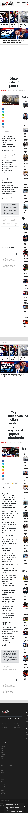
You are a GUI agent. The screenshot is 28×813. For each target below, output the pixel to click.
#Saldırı (10, 669)
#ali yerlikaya (13, 220)
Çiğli (4, 513)
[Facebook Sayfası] (1, 718)
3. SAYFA (3, 750)
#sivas (4, 223)
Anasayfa (3, 9)
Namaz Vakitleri (2, 773)
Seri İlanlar (3, 787)
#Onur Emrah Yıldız (7, 667)
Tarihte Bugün (2, 782)
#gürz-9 (15, 219)
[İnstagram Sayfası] (6, 718)
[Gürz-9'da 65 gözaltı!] (10, 100)
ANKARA (4, 150)
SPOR (2, 758)
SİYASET (2, 752)
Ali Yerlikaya (9, 152)
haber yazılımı (3, 806)
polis (8, 570)
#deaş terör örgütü (7, 219)
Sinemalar (3, 785)
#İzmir (8, 666)
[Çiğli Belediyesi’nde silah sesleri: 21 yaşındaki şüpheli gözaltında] (10, 452)
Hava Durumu (3, 766)
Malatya (13, 160)
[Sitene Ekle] (19, 718)
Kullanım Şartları (17, 724)
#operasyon (5, 220)
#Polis (14, 669)
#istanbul (9, 223)
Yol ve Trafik (2, 769)
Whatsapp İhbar (17, 725)
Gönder (16, 254)
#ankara (15, 223)
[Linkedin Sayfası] (11, 718)
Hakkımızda (3, 724)
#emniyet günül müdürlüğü (9, 225)
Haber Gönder (16, 727)
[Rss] (14, 718)
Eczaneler (3, 776)
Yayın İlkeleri (4, 725)
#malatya (13, 222)
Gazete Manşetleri (3, 792)
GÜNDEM (17, 2)
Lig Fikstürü (2, 778)
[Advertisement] (14, 61)
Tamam (20, 811)
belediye (13, 528)
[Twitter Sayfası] (4, 718)
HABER (8, 9)
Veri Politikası (4, 727)
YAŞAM (2, 756)
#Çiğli (3, 666)
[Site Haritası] (16, 718)
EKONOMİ (3, 754)
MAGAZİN (3, 760)
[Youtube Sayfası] (9, 718)
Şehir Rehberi (2, 789)
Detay (13, 811)
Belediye (13, 535)
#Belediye (4, 669)
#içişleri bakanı (6, 222)
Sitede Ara (10, 766)
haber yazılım (3, 809)
